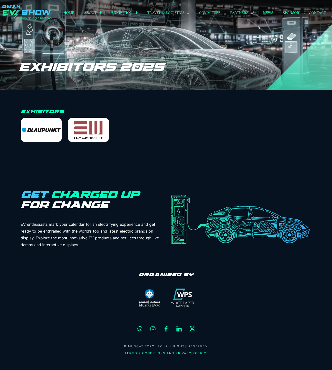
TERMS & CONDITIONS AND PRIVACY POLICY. (166, 353)
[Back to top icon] (309, 360)
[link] (41, 130)
